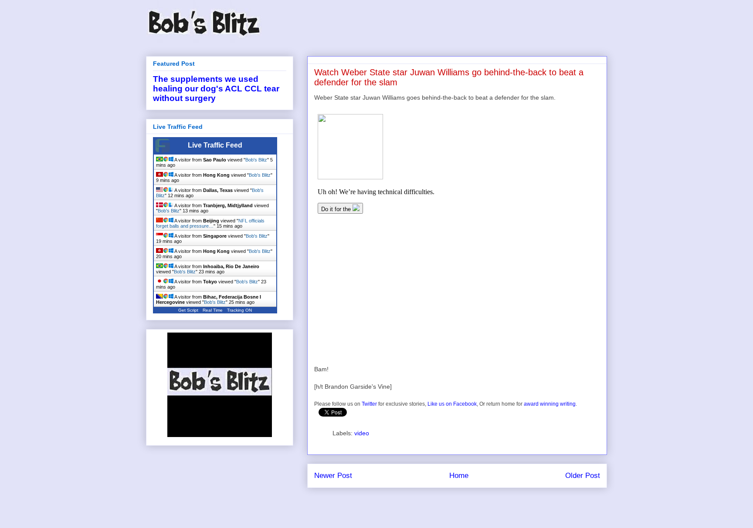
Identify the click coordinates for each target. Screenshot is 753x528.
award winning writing (550, 404)
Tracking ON (239, 310)
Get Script (188, 310)
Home (458, 475)
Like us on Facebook (452, 404)
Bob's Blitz (256, 159)
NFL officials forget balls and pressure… (210, 223)
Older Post (582, 475)
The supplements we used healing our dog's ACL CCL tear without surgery (216, 88)
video (361, 433)
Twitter (369, 404)
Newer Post (333, 475)
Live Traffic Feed (215, 145)
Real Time (213, 310)
